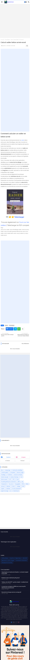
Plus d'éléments (25, 343)
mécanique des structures (6, 562)
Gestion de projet (5, 477)
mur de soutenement (16, 488)
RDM (19, 481)
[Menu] (2, 2)
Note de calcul (4, 479)
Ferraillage (7, 39)
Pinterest (22, 460)
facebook (8, 457)
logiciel (2, 488)
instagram (23, 457)
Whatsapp (19, 328)
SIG (22, 481)
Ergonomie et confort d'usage (7, 560)
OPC (10, 479)
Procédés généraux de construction (8, 481)
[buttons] (11, 622)
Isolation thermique (14, 477)
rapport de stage (4, 490)
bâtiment (8, 486)
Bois (2, 470)
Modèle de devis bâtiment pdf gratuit (11, 577)
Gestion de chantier (18, 474)
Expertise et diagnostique (15, 558)
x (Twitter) (7, 460)
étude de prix (16, 490)
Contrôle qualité (4, 472)
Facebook (10, 328)
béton (13, 486)
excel (6, 325)
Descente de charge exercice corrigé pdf (11, 592)
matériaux (8, 488)
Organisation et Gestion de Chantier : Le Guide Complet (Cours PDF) (15, 573)
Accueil (2, 39)
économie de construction (21, 560)
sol (10, 490)
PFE (14, 479)
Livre (21, 477)
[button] (25, 2)
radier (22, 140)
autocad (3, 486)
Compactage (7, 470)
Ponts (17, 479)
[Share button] (22, 328)
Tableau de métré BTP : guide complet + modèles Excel (15, 582)
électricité (25, 558)
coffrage (18, 486)
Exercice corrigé (20, 472)
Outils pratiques (4, 558)
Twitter (15, 328)
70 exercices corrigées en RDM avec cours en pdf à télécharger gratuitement (14, 587)
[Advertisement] (15, 21)
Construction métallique (17, 470)
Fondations (9, 474)
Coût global (12, 472)
